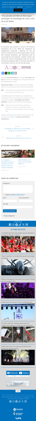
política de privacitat (18, 195)
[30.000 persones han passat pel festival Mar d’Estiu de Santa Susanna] (18, 358)
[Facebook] (10, 224)
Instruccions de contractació (22, 397)
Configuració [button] (28, 7)
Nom (5, 198)
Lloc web (5, 204)
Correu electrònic (24, 198)
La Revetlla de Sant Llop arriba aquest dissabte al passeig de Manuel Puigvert (18, 234)
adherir (12, 117)
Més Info (20, 7)
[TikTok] (20, 224)
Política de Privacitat (7, 397)
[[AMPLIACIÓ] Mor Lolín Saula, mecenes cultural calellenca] (26, 154)
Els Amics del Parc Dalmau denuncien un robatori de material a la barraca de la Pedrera (17, 324)
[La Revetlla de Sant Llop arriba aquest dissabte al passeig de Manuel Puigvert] (18, 244)
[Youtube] (26, 224)
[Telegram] (16, 224)
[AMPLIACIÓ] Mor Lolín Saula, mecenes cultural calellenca (25, 162)
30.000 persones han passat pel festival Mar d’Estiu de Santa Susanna (16, 347)
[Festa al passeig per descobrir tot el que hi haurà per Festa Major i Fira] (18, 290)
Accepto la (15, 195)
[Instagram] (13, 224)
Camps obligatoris (9, 216)
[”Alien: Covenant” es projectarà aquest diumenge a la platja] (18, 267)
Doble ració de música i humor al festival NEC (16, 302)
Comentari (6, 183)
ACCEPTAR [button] (18, 10)
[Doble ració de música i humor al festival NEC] (18, 311)
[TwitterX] (23, 224)
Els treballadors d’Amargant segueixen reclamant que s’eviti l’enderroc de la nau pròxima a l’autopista (7, 163)
